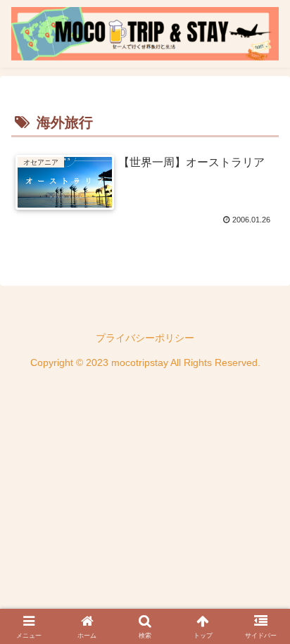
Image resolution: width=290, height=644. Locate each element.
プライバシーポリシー (145, 337)
